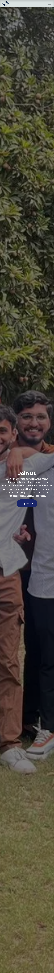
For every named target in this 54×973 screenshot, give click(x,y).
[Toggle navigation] (49, 3)
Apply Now (27, 503)
